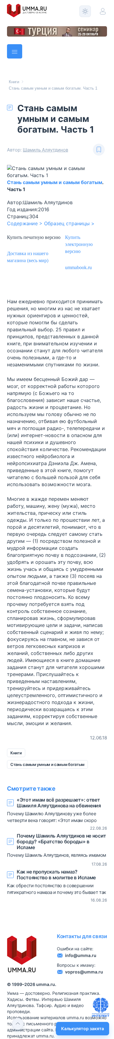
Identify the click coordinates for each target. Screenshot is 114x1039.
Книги (14, 82)
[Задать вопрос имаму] (101, 1007)
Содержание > (25, 223)
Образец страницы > (69, 223)
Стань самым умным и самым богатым (54, 182)
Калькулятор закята (82, 1028)
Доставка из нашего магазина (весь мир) (27, 257)
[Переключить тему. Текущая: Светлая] (85, 11)
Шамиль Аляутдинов (45, 150)
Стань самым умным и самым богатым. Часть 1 (53, 88)
